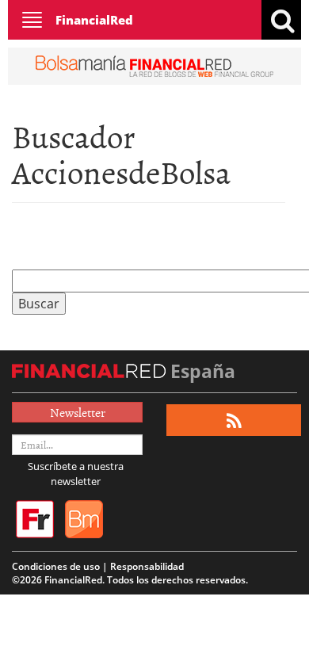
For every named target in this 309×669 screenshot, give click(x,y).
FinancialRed (94, 20)
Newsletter (77, 412)
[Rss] (234, 420)
